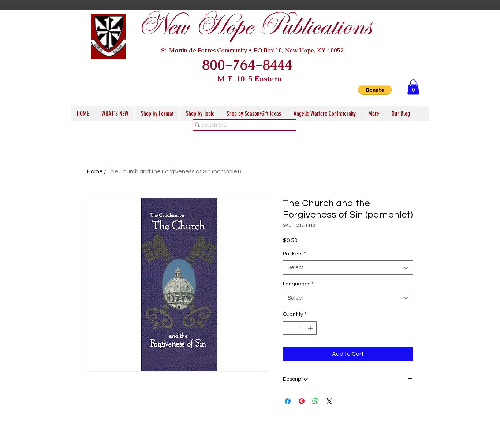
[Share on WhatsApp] (315, 401)
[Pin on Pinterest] (301, 401)
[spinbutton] (299, 328)
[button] (375, 90)
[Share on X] (329, 401)
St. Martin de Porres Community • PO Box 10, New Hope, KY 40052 (252, 50)
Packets (294, 253)
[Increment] (311, 328)
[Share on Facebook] (287, 401)
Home (95, 171)
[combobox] (348, 267)
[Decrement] (288, 328)
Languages (298, 283)
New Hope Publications (254, 26)
